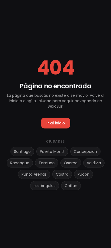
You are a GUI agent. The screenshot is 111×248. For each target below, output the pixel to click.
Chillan (71, 185)
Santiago (22, 151)
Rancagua (19, 163)
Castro (62, 174)
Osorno (71, 163)
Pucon (83, 174)
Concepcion (85, 151)
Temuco (47, 163)
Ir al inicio (55, 123)
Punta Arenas (34, 174)
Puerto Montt (52, 151)
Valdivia (94, 163)
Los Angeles (45, 185)
